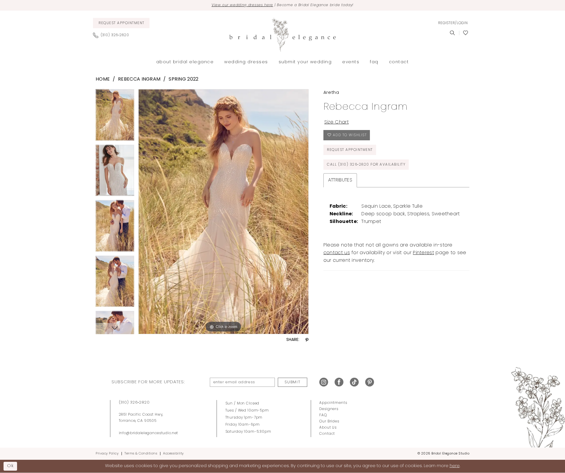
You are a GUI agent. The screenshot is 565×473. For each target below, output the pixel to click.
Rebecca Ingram (139, 79)
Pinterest (423, 253)
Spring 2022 (183, 79)
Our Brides (329, 421)
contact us (336, 253)
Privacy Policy (107, 453)
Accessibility (173, 453)
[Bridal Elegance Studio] (282, 34)
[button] (453, 23)
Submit (292, 382)
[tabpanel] (115, 117)
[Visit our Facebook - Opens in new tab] (339, 382)
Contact (327, 434)
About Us (328, 427)
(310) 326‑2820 (134, 402)
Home (103, 79)
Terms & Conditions (140, 453)
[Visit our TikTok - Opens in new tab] (354, 382)
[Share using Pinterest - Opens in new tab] (307, 340)
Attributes (340, 180)
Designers (328, 409)
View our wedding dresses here (242, 5)
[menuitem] (121, 23)
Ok (10, 466)
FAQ (323, 415)
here (455, 466)
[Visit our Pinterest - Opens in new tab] (369, 382)
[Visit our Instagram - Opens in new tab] (323, 382)
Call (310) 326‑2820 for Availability (366, 164)
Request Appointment (350, 150)
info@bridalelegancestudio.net (148, 433)
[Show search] (452, 33)
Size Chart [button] (336, 122)
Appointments (333, 403)
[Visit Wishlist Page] (465, 33)
